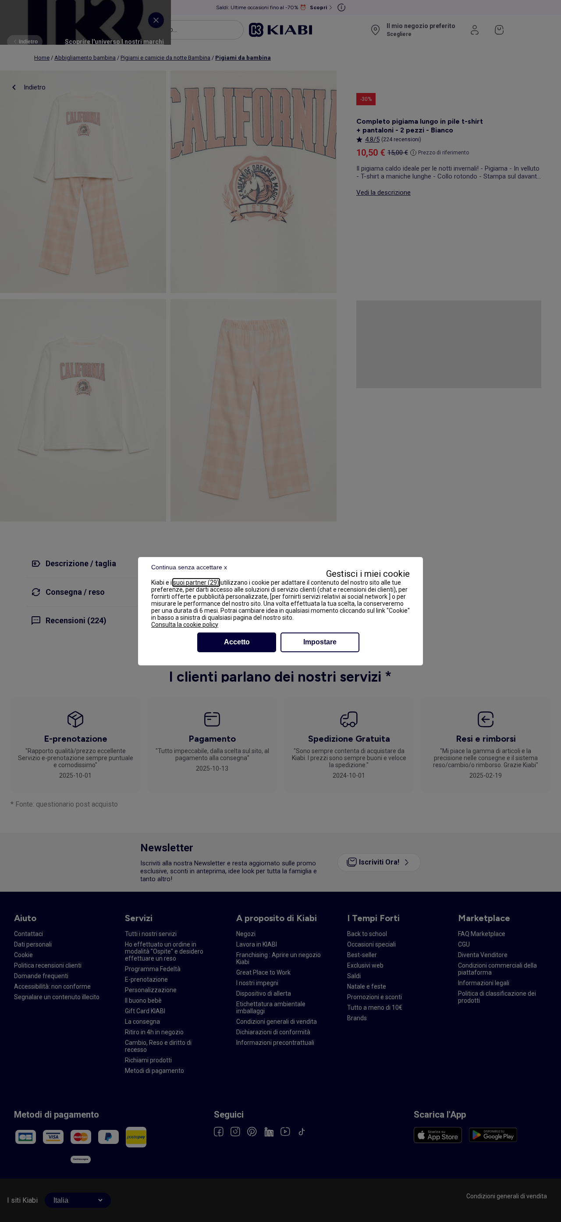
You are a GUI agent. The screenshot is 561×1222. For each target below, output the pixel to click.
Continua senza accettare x (189, 567)
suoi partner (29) (196, 582)
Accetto (237, 642)
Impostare (320, 642)
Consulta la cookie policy (184, 624)
